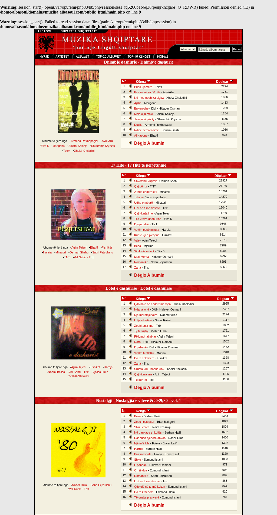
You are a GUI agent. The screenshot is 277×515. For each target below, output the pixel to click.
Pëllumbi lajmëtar (145, 336)
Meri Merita (141, 256)
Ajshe (137, 103)
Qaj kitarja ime (143, 213)
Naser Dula (79, 485)
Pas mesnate (142, 454)
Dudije (138, 124)
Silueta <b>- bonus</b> (149, 369)
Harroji (138, 448)
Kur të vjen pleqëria (146, 235)
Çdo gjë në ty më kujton (149, 486)
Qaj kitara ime (143, 374)
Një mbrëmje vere (145, 314)
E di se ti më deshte (147, 208)
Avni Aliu (107, 141)
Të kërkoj (140, 379)
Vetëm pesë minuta (146, 229)
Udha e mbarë (143, 202)
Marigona (58, 145)
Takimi (138, 197)
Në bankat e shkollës (148, 432)
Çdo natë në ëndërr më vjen (152, 304)
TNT (67, 257)
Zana (137, 267)
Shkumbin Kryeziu (103, 145)
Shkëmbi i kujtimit (145, 181)
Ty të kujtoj (141, 331)
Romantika (141, 262)
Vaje (137, 240)
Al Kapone (140, 135)
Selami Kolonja (77, 145)
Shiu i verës (142, 427)
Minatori (60, 252)
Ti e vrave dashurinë (147, 218)
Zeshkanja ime (143, 325)
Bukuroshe (141, 108)
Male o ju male (143, 113)
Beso (137, 416)
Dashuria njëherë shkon (150, 438)
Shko (137, 459)
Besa (137, 245)
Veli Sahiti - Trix (84, 257)
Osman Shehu (79, 252)
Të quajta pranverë (146, 497)
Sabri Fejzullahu (102, 252)
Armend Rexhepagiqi (84, 141)
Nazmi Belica (56, 372)
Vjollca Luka (100, 372)
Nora (137, 342)
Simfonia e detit (144, 251)
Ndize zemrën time (146, 130)
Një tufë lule (141, 443)
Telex (66, 150)
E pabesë (140, 347)
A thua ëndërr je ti (145, 191)
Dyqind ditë (141, 224)
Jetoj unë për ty (144, 119)
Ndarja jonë (141, 309)
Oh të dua (140, 470)
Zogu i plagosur (144, 421)
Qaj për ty (140, 186)
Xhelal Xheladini (84, 150)
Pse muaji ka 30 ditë (147, 92)
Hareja (47, 252)
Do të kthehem (143, 492)
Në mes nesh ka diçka (149, 97)
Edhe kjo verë (143, 86)
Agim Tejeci (78, 247)
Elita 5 (45, 145)
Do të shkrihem (144, 358)
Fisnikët (107, 247)
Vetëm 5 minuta (144, 352)
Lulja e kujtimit (143, 320)
